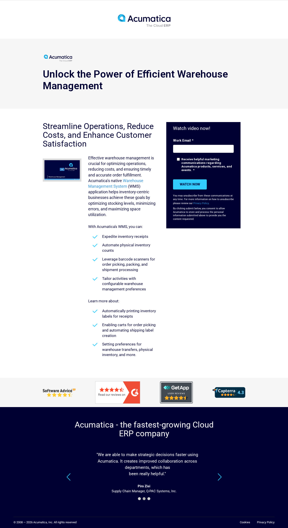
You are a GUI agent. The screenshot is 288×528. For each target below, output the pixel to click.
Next (219, 477)
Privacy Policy (201, 203)
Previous (69, 477)
